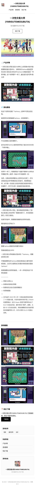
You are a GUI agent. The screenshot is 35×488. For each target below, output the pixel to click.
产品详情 (11, 9)
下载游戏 (5, 419)
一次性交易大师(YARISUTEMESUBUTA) (19, 5)
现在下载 (24, 9)
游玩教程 (17, 9)
